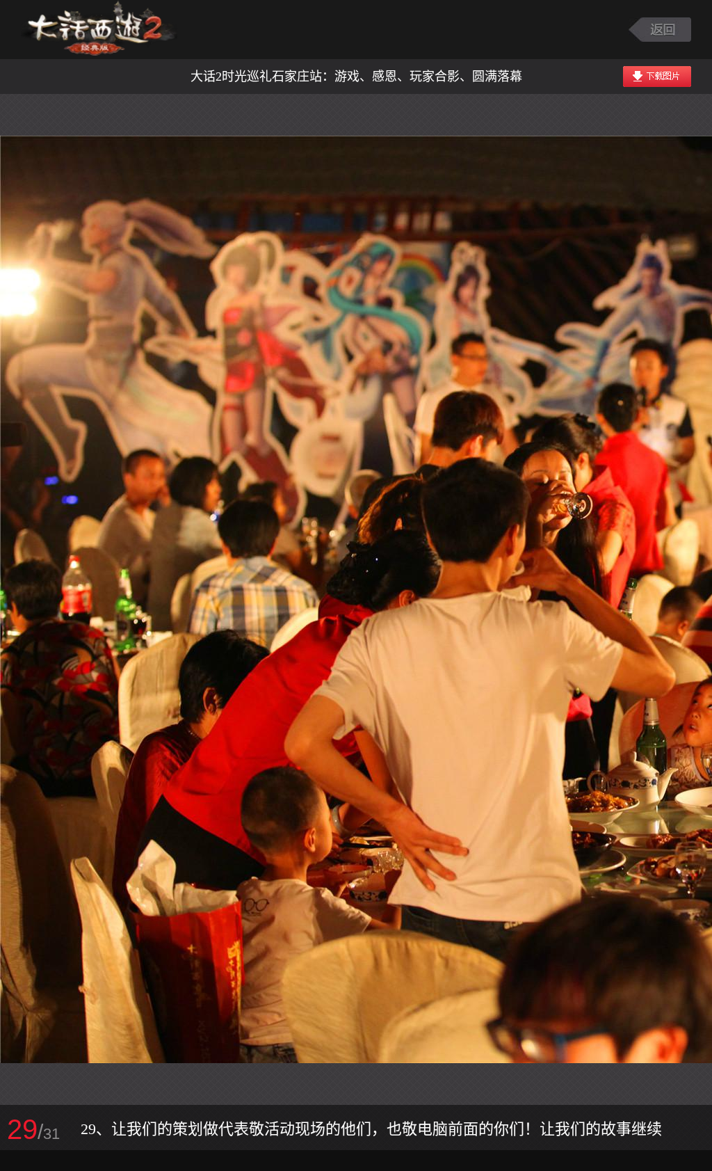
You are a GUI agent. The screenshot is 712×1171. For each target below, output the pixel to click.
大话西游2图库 (99, 29)
